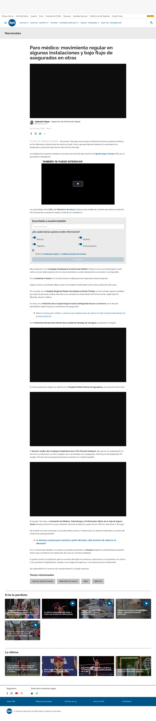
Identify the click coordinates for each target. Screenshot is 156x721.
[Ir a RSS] (22, 693)
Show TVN (34, 23)
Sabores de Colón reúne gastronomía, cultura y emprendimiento (91, 612)
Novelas (84, 23)
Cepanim (33, 16)
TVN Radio (54, 23)
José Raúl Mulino (22, 16)
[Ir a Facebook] (8, 693)
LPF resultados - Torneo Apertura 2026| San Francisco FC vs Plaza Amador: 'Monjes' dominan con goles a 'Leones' (22, 669)
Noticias (23, 23)
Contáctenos (126, 701)
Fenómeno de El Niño (53, 16)
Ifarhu (41, 16)
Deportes (42, 23)
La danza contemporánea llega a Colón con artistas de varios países (58, 613)
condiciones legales (51, 254)
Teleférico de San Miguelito (100, 16)
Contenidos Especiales (68, 23)
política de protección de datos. (74, 254)
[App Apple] (32, 693)
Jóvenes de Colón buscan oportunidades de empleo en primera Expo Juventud (19, 612)
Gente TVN (105, 23)
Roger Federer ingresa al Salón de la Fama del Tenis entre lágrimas (133, 671)
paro (86, 581)
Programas (92, 23)
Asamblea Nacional (80, 16)
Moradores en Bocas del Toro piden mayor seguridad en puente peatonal (132, 612)
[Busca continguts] (151, 22)
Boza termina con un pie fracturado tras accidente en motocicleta (59, 671)
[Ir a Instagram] (12, 693)
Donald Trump (117, 16)
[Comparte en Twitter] (35, 133)
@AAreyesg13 (42, 124)
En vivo (151, 16)
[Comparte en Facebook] (31, 133)
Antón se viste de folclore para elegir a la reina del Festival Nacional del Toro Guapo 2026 (20, 634)
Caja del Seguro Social (42, 581)
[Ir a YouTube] (17, 693)
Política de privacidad (44, 701)
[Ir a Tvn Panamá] (12, 22)
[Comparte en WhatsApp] (40, 133)
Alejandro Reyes (57, 121)
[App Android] (37, 693)
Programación (115, 23)
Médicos (98, 581)
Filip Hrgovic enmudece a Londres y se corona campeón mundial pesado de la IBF (96, 670)
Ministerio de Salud (65, 209)
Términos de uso (71, 701)
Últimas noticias (8, 16)
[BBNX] (9, 711)
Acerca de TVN (98, 701)
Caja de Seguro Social (104, 153)
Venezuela (67, 16)
